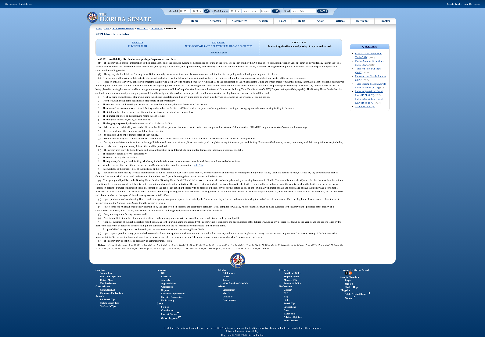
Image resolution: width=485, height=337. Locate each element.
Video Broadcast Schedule (235, 283)
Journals (165, 280)
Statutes (165, 307)
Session (263, 20)
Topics (226, 280)
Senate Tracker (349, 276)
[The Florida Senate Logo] (119, 17)
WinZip (349, 298)
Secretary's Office (292, 283)
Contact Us (228, 296)
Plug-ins (345, 290)
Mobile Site (26, 3)
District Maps (106, 280)
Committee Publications (111, 293)
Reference (362, 20)
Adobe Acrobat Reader (356, 294)
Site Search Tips (108, 306)
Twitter (346, 273)
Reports (165, 290)
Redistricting (167, 300)
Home (194, 20)
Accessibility (252, 331)
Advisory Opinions (293, 317)
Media (301, 20)
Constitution (167, 310)
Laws (282, 20)
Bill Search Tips (107, 299)
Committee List (107, 290)
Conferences (167, 287)
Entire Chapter (219, 52)
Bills (163, 273)
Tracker (385, 20)
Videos (226, 276)
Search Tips (289, 303)
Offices (340, 20)
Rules (286, 310)
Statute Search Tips (365, 106)
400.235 (198, 165)
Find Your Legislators (110, 276)
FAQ (286, 293)
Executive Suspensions (172, 297)
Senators (215, 20)
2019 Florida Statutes (123, 28)
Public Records (291, 320)
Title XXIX (142, 28)
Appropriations (168, 283)
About (320, 20)
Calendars (166, 276)
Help (286, 296)
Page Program (229, 300)
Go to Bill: (174, 11)
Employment (229, 290)
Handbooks (289, 313)
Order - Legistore (169, 318)
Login (477, 3)
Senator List (106, 273)
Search (287, 11)
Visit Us (226, 293)
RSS (350, 273)
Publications (229, 273)
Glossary (288, 290)
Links (286, 300)
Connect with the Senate (355, 269)
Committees (239, 20)
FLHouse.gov (12, 3)
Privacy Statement (235, 331)
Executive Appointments (173, 293)
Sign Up (468, 3)
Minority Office (291, 280)
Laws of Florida (169, 314)
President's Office (292, 273)
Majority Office (291, 276)
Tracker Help (351, 287)
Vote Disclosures (108, 283)
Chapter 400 (157, 28)
